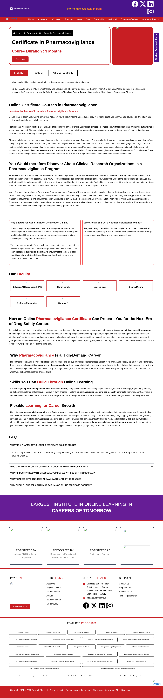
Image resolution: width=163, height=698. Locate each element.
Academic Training (150, 19)
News (79, 19)
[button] (43, 19)
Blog (88, 19)
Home (31, 19)
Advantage (42, 19)
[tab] (19, 73)
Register (69, 19)
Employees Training (129, 19)
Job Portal (112, 19)
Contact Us (99, 19)
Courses (56, 19)
